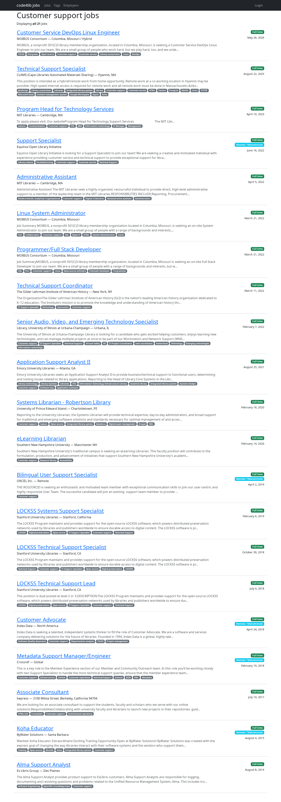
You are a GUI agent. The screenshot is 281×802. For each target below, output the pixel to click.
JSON (128, 677)
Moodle (49, 750)
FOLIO (21, 54)
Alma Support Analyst (44, 764)
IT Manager (119, 126)
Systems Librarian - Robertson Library (63, 402)
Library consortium (110, 54)
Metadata (147, 677)
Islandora (101, 424)
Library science (25, 162)
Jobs (48, 5)
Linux (126, 54)
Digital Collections (94, 198)
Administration (142, 198)
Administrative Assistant (47, 176)
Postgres (173, 90)
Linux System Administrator (51, 212)
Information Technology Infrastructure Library (103, 383)
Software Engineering (29, 786)
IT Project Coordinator (120, 343)
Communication (37, 126)
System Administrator (104, 234)
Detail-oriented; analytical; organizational (39, 198)
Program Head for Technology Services (65, 108)
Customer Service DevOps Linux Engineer (68, 32)
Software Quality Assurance (32, 641)
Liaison (43, 424)
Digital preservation (39, 532)
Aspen (96, 94)
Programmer (119, 271)
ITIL (73, 126)
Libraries (58, 90)
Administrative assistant (119, 198)
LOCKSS (22, 532)
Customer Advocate (41, 619)
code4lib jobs (28, 5)
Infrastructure (47, 677)
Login (259, 5)
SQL (67, 234)
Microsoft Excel (25, 94)
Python (162, 90)
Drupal (142, 424)
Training (22, 750)
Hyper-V (76, 234)
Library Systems (49, 383)
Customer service (88, 54)
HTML (152, 90)
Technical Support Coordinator (55, 285)
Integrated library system (80, 90)
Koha (104, 94)
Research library (48, 460)
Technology (48, 307)
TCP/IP (204, 90)
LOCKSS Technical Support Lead (56, 583)
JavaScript (23, 90)
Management (134, 126)
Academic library (138, 383)
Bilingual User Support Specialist (57, 474)
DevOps (136, 54)
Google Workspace (79, 94)
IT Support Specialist (28, 307)
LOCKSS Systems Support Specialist (60, 510)
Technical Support (108, 162)
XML (151, 424)
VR (104, 343)
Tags (57, 5)
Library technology (27, 383)
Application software (67, 387)
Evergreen (33, 54)
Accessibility (66, 460)
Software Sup (47, 387)
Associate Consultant (43, 691)
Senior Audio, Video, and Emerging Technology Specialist (87, 321)
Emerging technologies (197, 343)
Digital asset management (122, 424)
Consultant (37, 713)
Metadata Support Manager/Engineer (64, 655)
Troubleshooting (44, 162)
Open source (47, 54)
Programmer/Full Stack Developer (59, 249)
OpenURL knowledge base (56, 786)
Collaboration (32, 234)
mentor (22, 126)
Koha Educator (35, 728)
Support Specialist (39, 140)
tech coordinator (144, 343)
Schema (119, 677)
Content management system (52, 94)
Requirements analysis (82, 641)
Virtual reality (93, 343)
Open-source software (75, 271)
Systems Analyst (188, 383)
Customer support (66, 54)
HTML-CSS (23, 713)
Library (99, 90)
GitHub (61, 677)
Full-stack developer (99, 271)
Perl (20, 234)
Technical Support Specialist (51, 68)
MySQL (185, 90)
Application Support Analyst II (53, 361)
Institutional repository (80, 713)
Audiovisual (162, 343)
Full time (257, 32)
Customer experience (79, 677)
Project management (117, 641)
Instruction (63, 307)
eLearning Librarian (41, 438)
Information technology (97, 126)
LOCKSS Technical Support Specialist (61, 547)
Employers (71, 5)
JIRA (80, 126)
